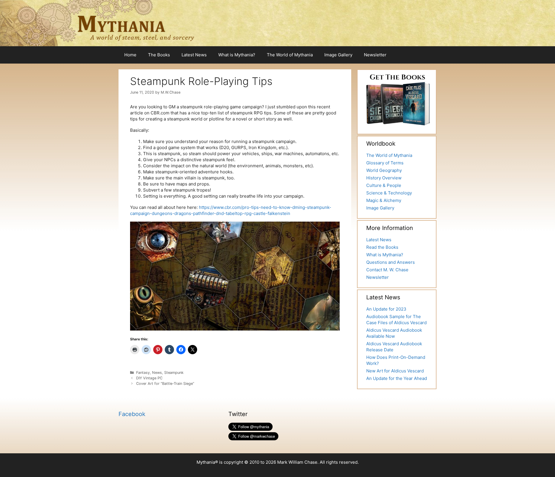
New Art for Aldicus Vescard (395, 371)
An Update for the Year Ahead (396, 378)
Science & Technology (389, 193)
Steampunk (174, 372)
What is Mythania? (236, 54)
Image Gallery (338, 54)
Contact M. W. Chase (387, 269)
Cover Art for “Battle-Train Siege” (165, 383)
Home (130, 54)
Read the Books (382, 247)
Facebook (132, 414)
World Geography (384, 170)
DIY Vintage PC (149, 378)
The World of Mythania (290, 54)
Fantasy (143, 372)
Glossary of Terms (385, 163)
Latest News (194, 54)
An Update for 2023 (386, 309)
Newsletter (375, 54)
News (157, 372)
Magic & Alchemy (383, 200)
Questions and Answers (390, 262)
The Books (159, 54)
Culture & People (383, 185)
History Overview (384, 178)
